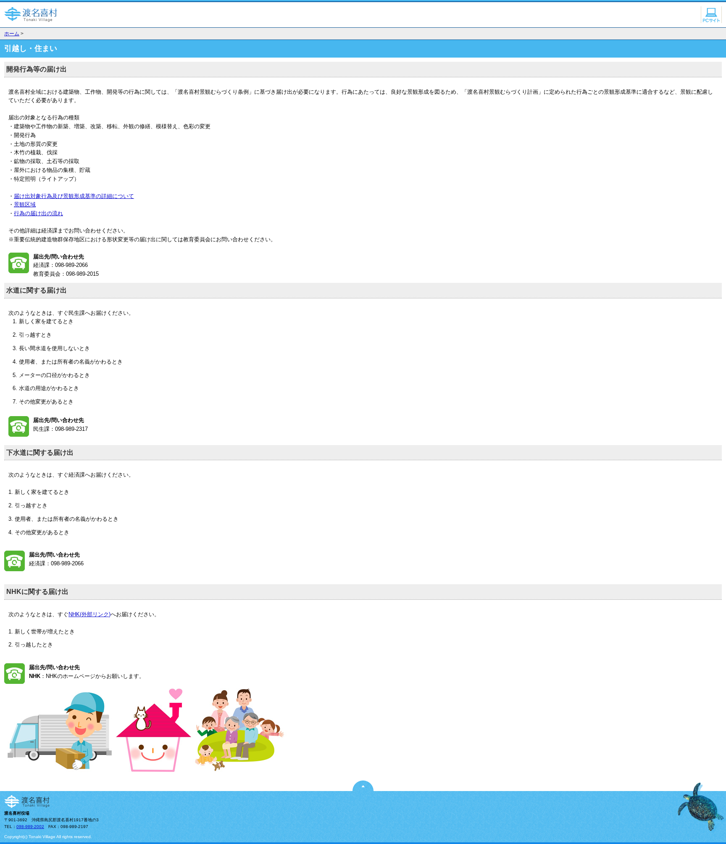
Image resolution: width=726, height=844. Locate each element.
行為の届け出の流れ (38, 213)
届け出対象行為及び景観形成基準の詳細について (74, 196)
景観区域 (25, 204)
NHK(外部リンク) (89, 614)
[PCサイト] (711, 21)
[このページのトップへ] (363, 789)
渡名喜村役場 (31, 14)
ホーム (11, 34)
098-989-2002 (30, 826)
